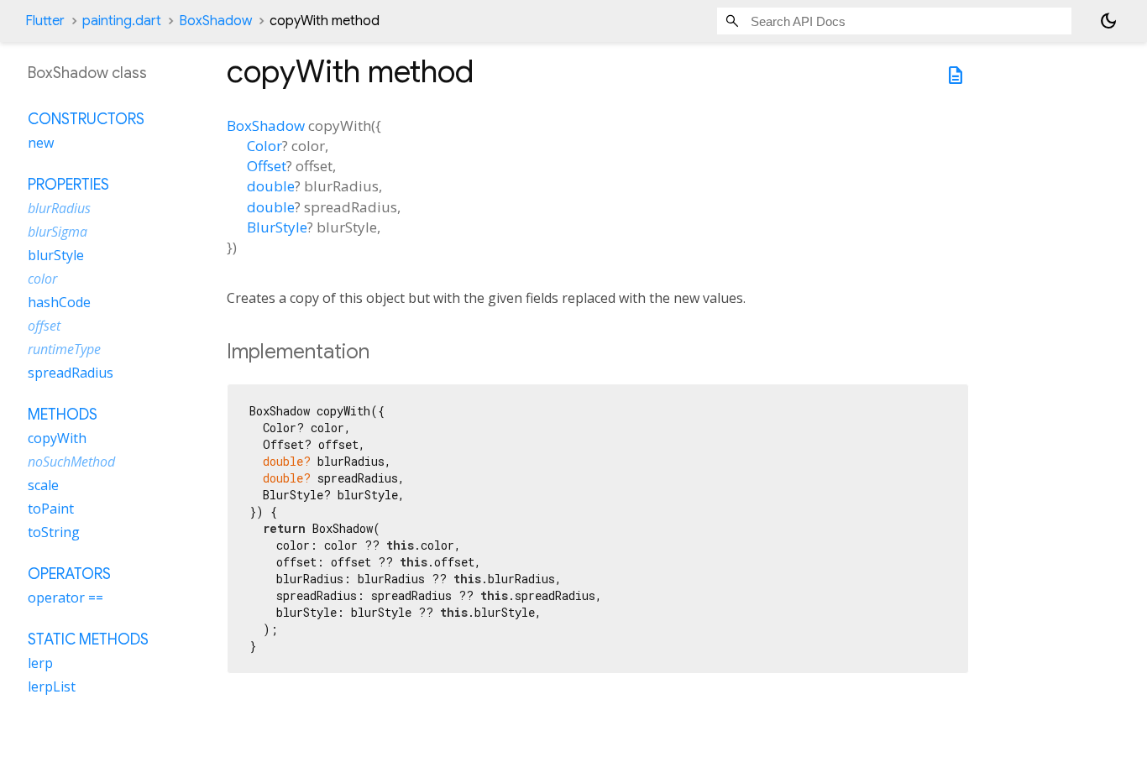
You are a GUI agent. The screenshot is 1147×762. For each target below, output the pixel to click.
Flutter (45, 21)
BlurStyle (277, 227)
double (271, 186)
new (41, 143)
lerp (40, 664)
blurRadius (59, 209)
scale (43, 486)
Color (264, 145)
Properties (68, 185)
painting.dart (121, 21)
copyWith (57, 439)
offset (44, 326)
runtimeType (64, 350)
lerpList (52, 687)
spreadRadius (70, 373)
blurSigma (57, 232)
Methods (62, 415)
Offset (266, 165)
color (42, 279)
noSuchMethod (71, 462)
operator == (65, 598)
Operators (69, 575)
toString (54, 533)
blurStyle (56, 256)
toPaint (51, 509)
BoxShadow (215, 21)
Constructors (86, 120)
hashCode (59, 303)
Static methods (88, 640)
